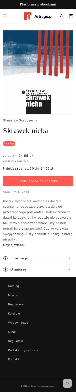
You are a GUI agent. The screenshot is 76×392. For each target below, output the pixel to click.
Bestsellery (16, 304)
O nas (12, 331)
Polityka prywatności (23, 350)
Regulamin (15, 341)
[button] (5, 16)
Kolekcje (14, 313)
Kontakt (13, 359)
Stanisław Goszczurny (20, 120)
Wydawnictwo (18, 322)
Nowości (14, 295)
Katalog (13, 286)
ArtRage (32, 386)
